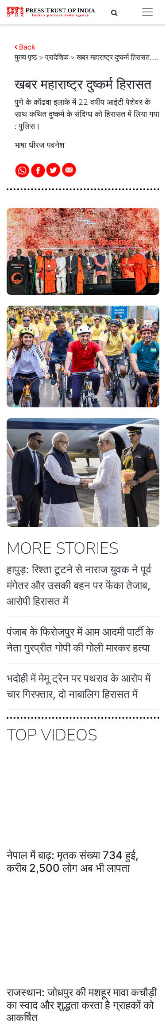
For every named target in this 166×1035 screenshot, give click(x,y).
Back (27, 46)
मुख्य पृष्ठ (26, 57)
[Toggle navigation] (147, 12)
